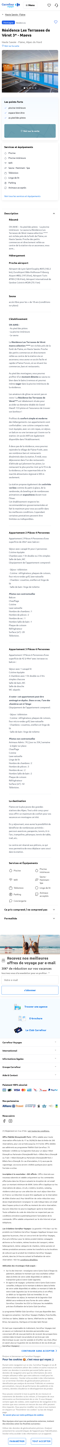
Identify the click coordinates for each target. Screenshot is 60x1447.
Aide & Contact (10, 1075)
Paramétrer (17, 1441)
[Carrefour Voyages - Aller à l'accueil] (11, 5)
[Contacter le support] (56, 5)
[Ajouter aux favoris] (55, 22)
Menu (31, 5)
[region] (30, 1397)
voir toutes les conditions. (39, 1131)
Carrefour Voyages (12, 1042)
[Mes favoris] (49, 5)
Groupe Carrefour (11, 1067)
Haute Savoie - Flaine (15, 14)
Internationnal (9, 1050)
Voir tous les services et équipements (22, 196)
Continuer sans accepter (38, 1350)
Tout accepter (41, 1441)
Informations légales (13, 1058)
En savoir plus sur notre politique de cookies (23, 1415)
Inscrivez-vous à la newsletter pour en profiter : (26, 973)
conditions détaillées (29, 1259)
